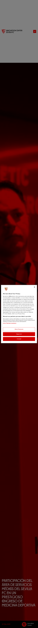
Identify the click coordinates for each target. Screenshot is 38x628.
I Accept (19, 339)
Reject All (19, 334)
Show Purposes (19, 329)
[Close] (34, 287)
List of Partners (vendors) (9, 323)
